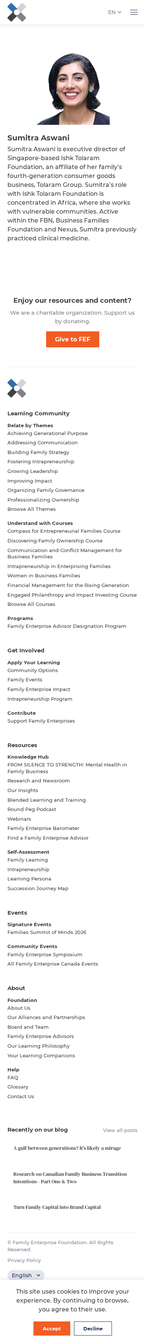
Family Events (24, 679)
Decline (93, 1328)
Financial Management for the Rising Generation (68, 585)
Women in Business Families (43, 575)
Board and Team (28, 1027)
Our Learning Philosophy (38, 1046)
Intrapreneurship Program (39, 699)
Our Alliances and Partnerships (46, 1017)
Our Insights (22, 790)
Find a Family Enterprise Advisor (47, 838)
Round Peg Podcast (31, 809)
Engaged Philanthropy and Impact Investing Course (72, 595)
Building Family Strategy (38, 452)
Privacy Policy (24, 1260)
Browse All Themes (31, 509)
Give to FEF (72, 339)
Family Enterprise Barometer (43, 828)
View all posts (120, 1130)
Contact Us (20, 1096)
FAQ (12, 1077)
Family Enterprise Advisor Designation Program (66, 626)
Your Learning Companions (41, 1055)
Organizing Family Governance (45, 490)
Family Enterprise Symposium (45, 954)
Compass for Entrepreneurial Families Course (63, 531)
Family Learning (27, 860)
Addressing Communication (42, 442)
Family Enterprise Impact (38, 689)
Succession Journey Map (37, 888)
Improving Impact (29, 481)
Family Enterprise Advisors (40, 1036)
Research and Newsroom (38, 781)
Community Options (32, 670)
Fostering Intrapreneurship (40, 461)
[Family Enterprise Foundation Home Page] (72, 388)
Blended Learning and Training (46, 800)
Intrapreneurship (28, 869)
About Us (18, 1008)
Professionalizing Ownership (43, 500)
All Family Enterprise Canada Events (52, 964)
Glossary (17, 1087)
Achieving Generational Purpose (47, 433)
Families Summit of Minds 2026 (46, 932)
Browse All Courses (31, 604)
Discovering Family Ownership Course (55, 541)
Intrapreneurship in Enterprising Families (59, 566)
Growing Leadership (32, 471)
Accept (52, 1328)
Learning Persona (29, 879)
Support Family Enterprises (41, 721)
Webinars (19, 819)
